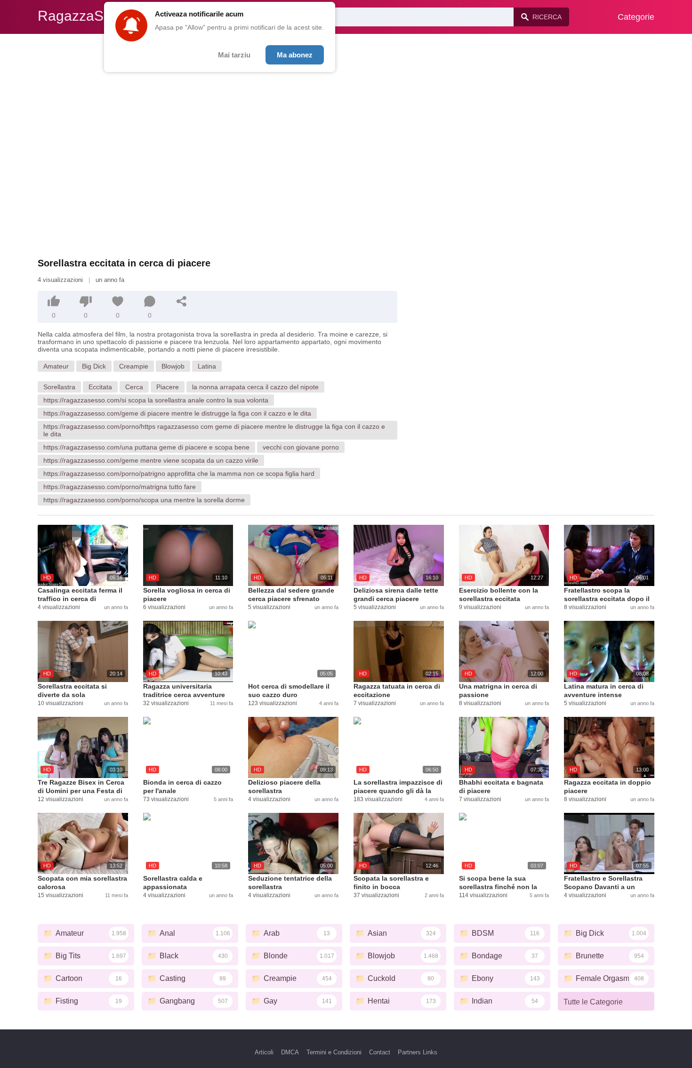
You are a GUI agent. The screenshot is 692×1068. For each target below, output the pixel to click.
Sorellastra (59, 387)
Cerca (134, 387)
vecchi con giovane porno (301, 447)
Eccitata (100, 387)
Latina (207, 366)
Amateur (56, 366)
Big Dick (94, 366)
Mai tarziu (234, 55)
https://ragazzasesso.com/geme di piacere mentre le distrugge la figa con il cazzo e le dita (177, 413)
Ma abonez (295, 55)
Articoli (264, 1052)
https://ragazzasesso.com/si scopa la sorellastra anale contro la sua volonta (155, 400)
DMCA (290, 1052)
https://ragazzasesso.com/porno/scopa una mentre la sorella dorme (144, 500)
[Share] (181, 301)
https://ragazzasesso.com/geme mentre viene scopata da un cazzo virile (150, 460)
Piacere (167, 387)
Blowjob (173, 366)
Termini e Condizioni (334, 1052)
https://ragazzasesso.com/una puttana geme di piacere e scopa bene (146, 447)
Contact (379, 1052)
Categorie (636, 17)
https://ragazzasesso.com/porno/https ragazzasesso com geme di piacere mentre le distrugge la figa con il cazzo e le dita (214, 430)
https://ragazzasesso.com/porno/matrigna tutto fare (119, 486)
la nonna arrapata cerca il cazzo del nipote (255, 387)
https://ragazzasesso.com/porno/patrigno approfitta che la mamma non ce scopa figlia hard (178, 473)
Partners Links (417, 1052)
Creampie (133, 366)
